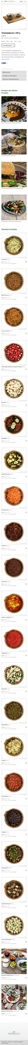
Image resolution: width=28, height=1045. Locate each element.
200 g (11, 41)
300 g (15, 41)
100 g (7, 41)
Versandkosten (15, 38)
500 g (19, 41)
